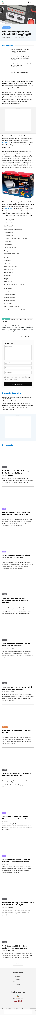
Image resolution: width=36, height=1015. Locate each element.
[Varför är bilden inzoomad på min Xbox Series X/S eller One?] (5, 65)
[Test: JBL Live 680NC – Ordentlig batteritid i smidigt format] (5, 50)
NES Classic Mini (21, 319)
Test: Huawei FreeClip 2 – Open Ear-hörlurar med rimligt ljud (17, 774)
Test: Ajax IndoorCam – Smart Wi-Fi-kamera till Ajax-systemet (17, 688)
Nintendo (30, 319)
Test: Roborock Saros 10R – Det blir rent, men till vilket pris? (16, 645)
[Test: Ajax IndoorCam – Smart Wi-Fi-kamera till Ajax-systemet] (18, 672)
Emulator (13, 319)
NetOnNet (8, 208)
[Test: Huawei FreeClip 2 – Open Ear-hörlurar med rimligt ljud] (18, 758)
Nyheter (6, 27)
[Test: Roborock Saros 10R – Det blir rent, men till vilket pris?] (18, 629)
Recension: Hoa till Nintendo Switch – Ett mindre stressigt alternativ (16, 408)
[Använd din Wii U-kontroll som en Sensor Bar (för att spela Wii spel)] (18, 845)
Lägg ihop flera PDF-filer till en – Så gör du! (16, 731)
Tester (4, 467)
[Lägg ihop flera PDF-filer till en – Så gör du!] (18, 715)
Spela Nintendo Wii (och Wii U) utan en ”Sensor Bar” (17, 403)
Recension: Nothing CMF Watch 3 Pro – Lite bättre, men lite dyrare (18, 904)
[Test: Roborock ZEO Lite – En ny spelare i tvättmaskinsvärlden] (18, 931)
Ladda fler (17, 964)
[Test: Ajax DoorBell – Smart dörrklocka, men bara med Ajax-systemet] (5, 72)
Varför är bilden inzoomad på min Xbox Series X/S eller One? (22, 64)
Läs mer (25, 330)
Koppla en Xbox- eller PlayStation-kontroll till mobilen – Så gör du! (21, 57)
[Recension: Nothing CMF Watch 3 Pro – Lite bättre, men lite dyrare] (18, 888)
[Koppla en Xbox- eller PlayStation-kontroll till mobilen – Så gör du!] (5, 58)
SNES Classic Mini (7, 321)
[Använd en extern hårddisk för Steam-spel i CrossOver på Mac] (18, 802)
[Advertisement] (18, 120)
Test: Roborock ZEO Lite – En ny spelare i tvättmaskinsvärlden (15, 947)
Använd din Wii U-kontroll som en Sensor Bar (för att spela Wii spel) (17, 398)
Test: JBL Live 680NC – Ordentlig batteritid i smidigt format (20, 50)
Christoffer (7, 37)
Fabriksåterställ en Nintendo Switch (12, 401)
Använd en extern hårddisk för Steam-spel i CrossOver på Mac (15, 818)
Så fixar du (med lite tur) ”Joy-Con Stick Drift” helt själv (18, 405)
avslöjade (5, 142)
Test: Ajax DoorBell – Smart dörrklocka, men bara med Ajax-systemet (22, 71)
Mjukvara (5, 726)
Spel (4, 508)
